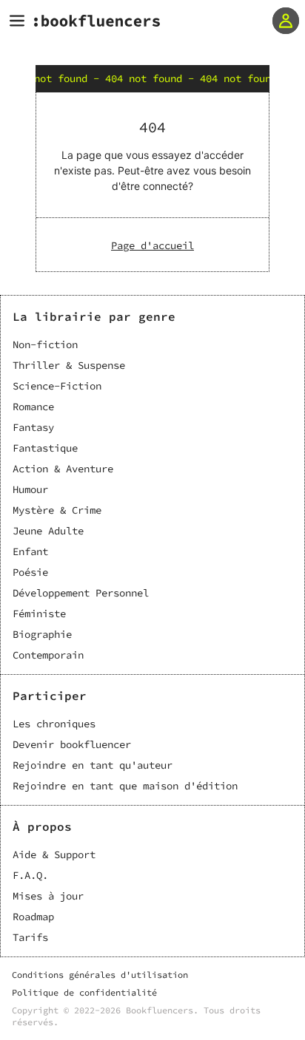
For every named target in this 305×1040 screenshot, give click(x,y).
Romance (33, 406)
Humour (30, 489)
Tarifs (30, 937)
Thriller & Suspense (69, 365)
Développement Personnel (81, 592)
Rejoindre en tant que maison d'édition (125, 785)
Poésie (30, 572)
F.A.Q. (30, 875)
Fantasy (33, 427)
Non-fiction (45, 344)
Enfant (30, 551)
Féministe (39, 613)
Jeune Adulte (48, 530)
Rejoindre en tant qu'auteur (92, 765)
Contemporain (48, 655)
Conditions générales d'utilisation (100, 974)
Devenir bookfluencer (72, 744)
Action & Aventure (63, 468)
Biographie (42, 634)
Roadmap (33, 916)
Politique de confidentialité (84, 992)
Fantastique (45, 448)
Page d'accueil (152, 245)
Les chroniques (54, 723)
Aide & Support (54, 854)
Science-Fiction (57, 385)
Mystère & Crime (57, 510)
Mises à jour (48, 896)
